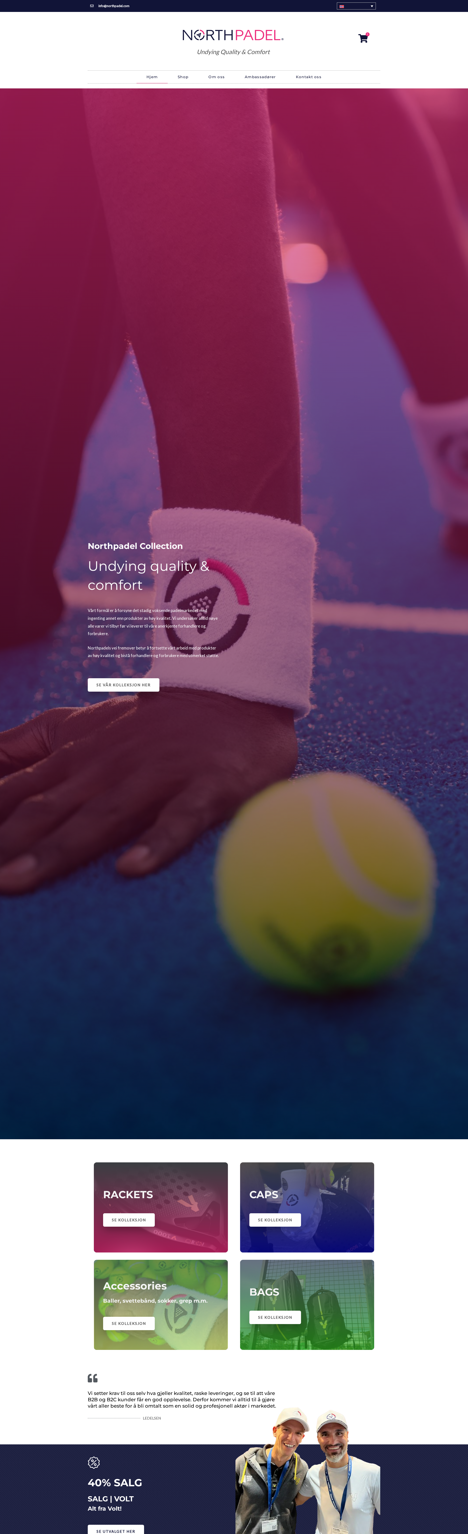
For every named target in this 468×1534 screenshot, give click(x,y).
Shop (183, 77)
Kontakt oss (309, 77)
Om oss (216, 77)
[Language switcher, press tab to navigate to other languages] (356, 5)
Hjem (152, 77)
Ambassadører (260, 77)
